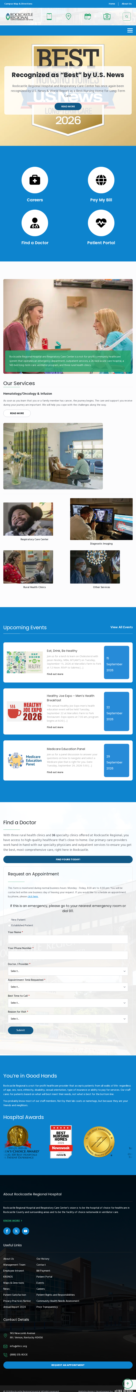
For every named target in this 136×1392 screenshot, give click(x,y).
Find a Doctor (34, 243)
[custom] (7, 1231)
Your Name (15, 932)
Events (40, 1283)
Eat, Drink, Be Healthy (62, 651)
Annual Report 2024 (14, 1307)
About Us (127, 4)
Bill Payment (43, 1271)
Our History (42, 1259)
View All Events (121, 627)
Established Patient (22, 926)
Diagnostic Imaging (101, 544)
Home (112, 4)
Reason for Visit (18, 1012)
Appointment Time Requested (26, 980)
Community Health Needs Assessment (57, 1301)
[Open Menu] (130, 30)
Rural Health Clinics (34, 587)
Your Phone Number (21, 948)
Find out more (55, 674)
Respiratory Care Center (34, 540)
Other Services (101, 587)
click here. (33, 897)
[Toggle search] (127, 17)
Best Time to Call (19, 996)
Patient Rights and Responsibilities (55, 1295)
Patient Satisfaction (14, 1295)
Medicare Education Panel (66, 749)
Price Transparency (47, 1307)
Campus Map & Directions (18, 4)
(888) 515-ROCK (19, 1355)
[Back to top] (128, 1384)
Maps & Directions (13, 1283)
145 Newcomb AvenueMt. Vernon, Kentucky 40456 (26, 1335)
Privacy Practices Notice (17, 1301)
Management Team (14, 1265)
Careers (35, 200)
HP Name (7, 869)
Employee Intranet (13, 1271)
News (6, 1289)
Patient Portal (101, 243)
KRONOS (8, 1277)
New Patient (18, 920)
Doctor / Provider (19, 964)
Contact (41, 1265)
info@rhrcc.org (18, 1346)
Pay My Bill (101, 200)
